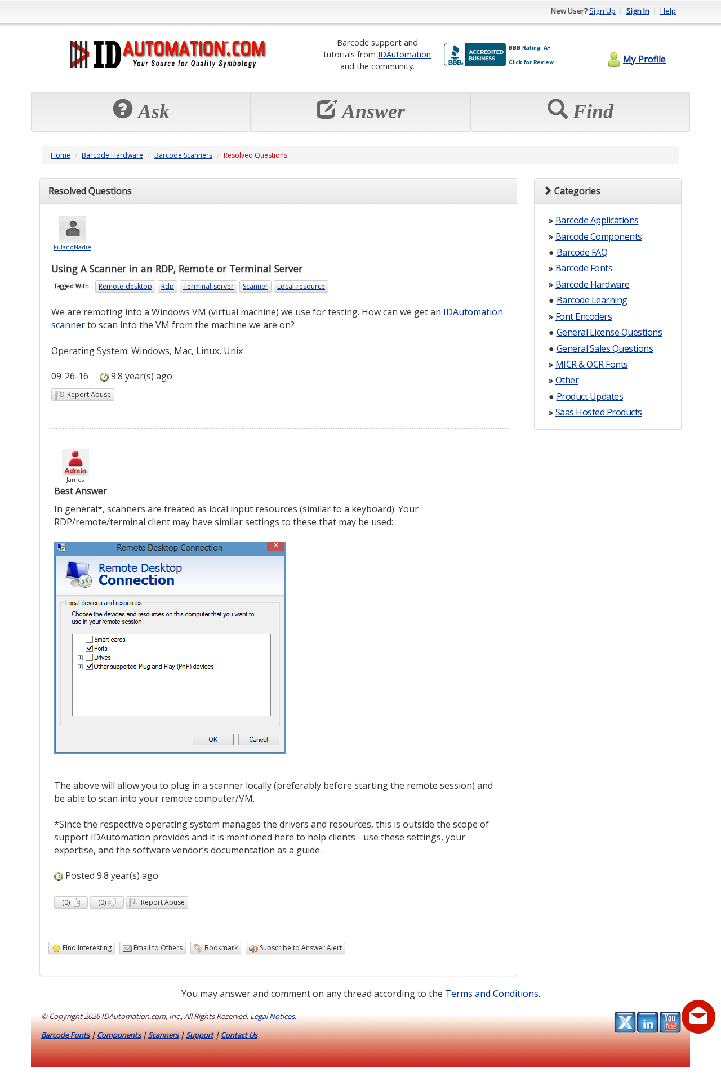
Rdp (167, 286)
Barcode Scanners (183, 155)
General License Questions (609, 332)
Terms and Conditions (491, 993)
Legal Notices (272, 1016)
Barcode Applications (597, 220)
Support (199, 1035)
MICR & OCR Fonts (591, 364)
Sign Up (602, 11)
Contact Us (239, 1035)
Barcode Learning (592, 300)
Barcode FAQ (582, 252)
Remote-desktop (125, 286)
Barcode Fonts (584, 268)
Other (567, 380)
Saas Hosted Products (598, 412)
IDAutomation (404, 54)
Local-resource (301, 286)
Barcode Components (598, 236)
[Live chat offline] (698, 1017)
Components (119, 1035)
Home (60, 155)
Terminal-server (208, 286)
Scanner (255, 286)
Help (668, 11)
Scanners (163, 1035)
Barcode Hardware (112, 155)
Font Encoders (583, 316)
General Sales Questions (605, 348)
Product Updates (590, 396)
